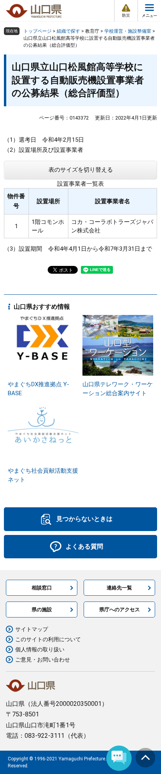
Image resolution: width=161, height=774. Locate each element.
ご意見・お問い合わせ (42, 659)
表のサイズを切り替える (80, 169)
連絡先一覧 (119, 588)
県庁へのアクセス (119, 609)
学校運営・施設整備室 (127, 31)
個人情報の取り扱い (39, 649)
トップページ (37, 31)
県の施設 (42, 609)
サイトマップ (31, 629)
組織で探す (68, 31)
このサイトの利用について (48, 639)
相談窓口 (42, 588)
